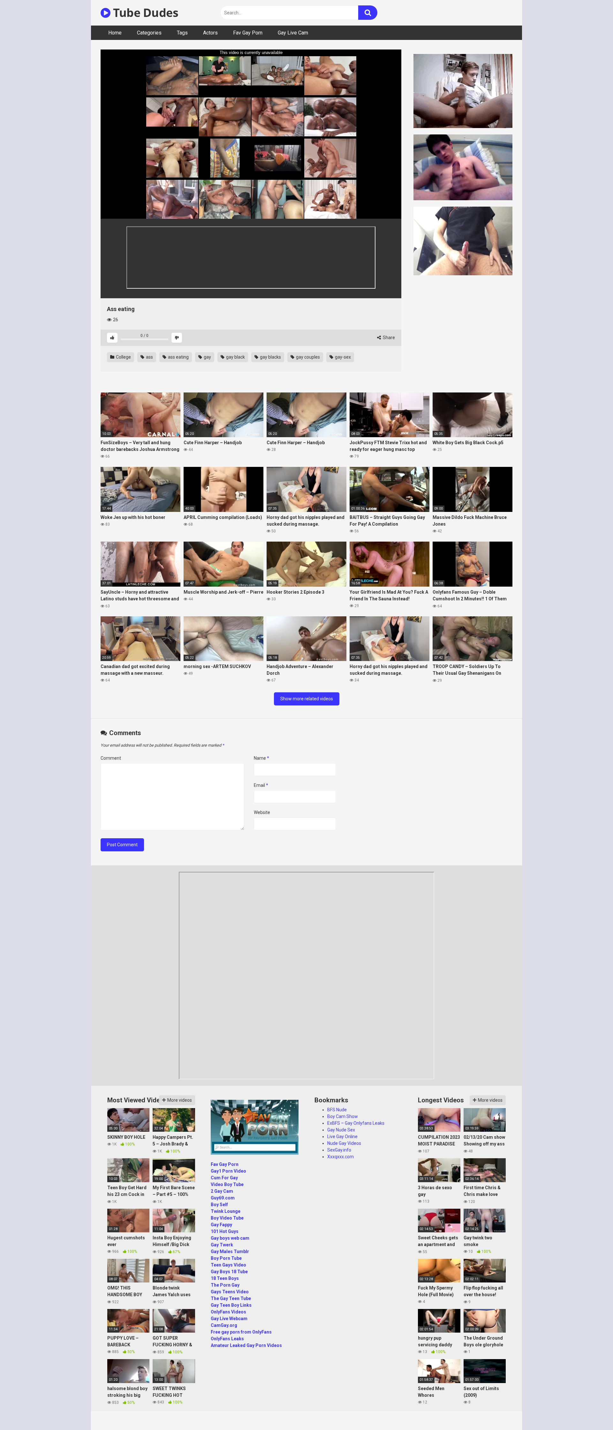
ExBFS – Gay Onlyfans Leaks (355, 1123)
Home (115, 33)
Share (388, 337)
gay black (235, 357)
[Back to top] (591, 1410)
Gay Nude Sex (341, 1129)
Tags (182, 33)
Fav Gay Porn (247, 33)
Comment (111, 758)
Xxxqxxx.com (340, 1156)
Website (262, 812)
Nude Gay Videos (344, 1143)
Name (261, 758)
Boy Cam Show (342, 1116)
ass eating (178, 357)
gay (207, 357)
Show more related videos (306, 698)
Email (261, 785)
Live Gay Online (342, 1136)
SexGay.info (339, 1149)
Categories (149, 33)
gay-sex (342, 357)
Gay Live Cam (293, 33)
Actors (210, 33)
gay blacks (270, 357)
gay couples (307, 357)
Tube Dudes (144, 12)
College (123, 357)
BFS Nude (337, 1109)
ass (149, 357)
